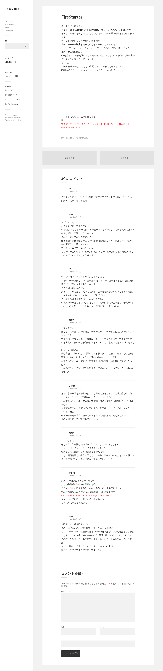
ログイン (11, 90)
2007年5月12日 (75, 323)
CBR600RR (9, 30)
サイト (63, 639)
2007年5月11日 (67, 138)
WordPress (17, 118)
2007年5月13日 (75, 436)
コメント (65, 591)
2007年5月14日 (75, 476)
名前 (63, 627)
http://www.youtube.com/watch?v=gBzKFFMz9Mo (85, 495)
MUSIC (85, 138)
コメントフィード (14, 99)
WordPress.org (13, 104)
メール (102, 627)
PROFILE (8, 21)
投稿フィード (12, 95)
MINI (7, 27)
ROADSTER (9, 24)
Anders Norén (17, 120)
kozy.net (13, 9)
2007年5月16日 (75, 519)
